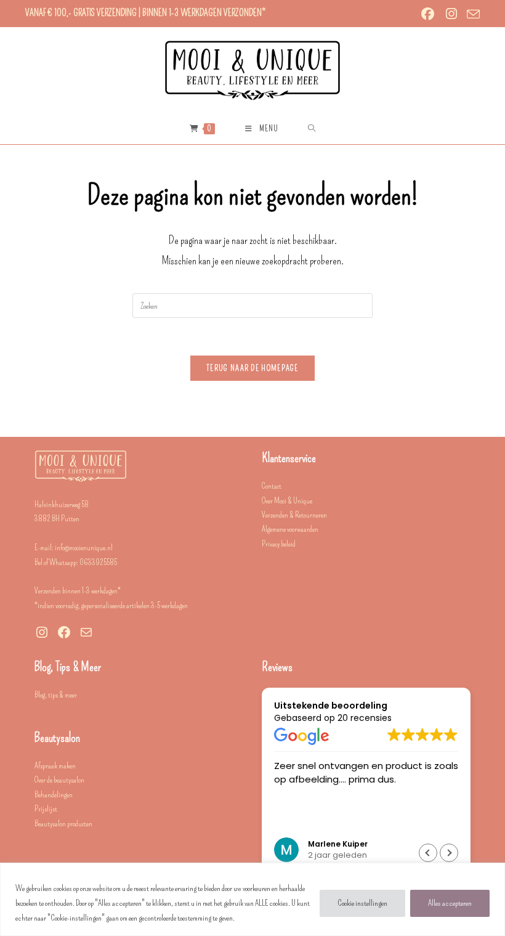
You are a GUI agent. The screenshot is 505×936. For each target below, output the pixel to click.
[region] (252, 899)
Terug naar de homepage (252, 368)
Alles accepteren (450, 903)
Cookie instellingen (362, 903)
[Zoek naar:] (311, 128)
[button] (449, 853)
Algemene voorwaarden (290, 529)
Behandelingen (53, 794)
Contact (271, 485)
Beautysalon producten (63, 823)
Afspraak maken (55, 765)
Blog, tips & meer (55, 694)
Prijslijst (45, 808)
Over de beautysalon (59, 779)
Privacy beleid (279, 543)
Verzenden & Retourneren (294, 514)
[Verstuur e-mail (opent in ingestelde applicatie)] (471, 14)
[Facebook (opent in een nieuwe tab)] (428, 13)
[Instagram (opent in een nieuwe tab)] (451, 13)
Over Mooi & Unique (287, 500)
